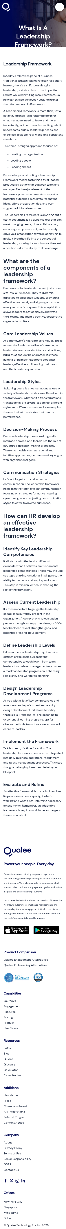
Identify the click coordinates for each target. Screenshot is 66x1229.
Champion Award (15, 1106)
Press (7, 1101)
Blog (7, 1053)
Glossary (10, 1064)
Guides (8, 1059)
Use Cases (11, 1028)
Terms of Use (12, 1153)
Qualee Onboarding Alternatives (25, 965)
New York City (13, 1202)
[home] (14, 7)
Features (10, 1012)
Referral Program (15, 1117)
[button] (59, 7)
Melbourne (11, 1213)
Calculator (11, 1070)
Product (9, 1023)
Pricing (8, 1017)
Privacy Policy (13, 1148)
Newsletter (11, 1095)
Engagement (12, 1006)
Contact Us (11, 1170)
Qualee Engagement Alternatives (26, 960)
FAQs (7, 1048)
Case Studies (12, 1075)
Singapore (10, 1207)
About (8, 1142)
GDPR (7, 1164)
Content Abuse (14, 1123)
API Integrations (14, 1112)
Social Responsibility (17, 1159)
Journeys (10, 1001)
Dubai (8, 1218)
